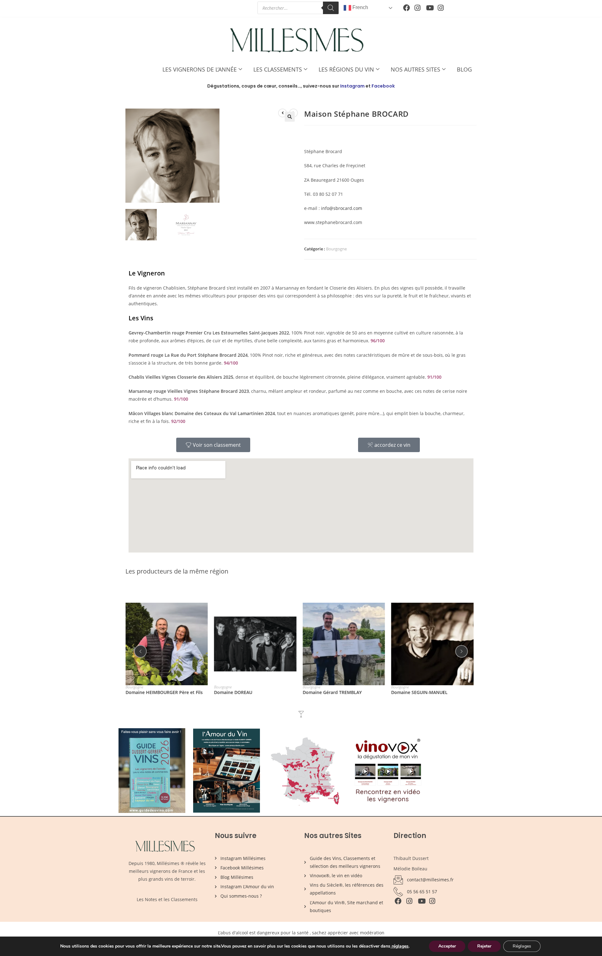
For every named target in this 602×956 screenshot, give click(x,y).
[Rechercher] (331, 8)
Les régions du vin (346, 69)
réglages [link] (400, 946)
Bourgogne (336, 249)
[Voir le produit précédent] (282, 113)
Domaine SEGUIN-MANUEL (419, 692)
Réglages (522, 946)
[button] (290, 117)
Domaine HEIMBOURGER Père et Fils (164, 692)
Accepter (447, 946)
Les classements (277, 69)
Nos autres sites (415, 69)
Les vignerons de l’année (199, 69)
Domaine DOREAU (233, 692)
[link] (391, 946)
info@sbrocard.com (341, 208)
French (359, 7)
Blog (464, 69)
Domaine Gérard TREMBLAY (332, 692)
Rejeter (484, 946)
